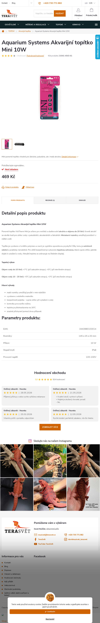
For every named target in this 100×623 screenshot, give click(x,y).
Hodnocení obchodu (50, 373)
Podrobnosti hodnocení (35, 56)
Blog (13, 3)
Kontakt (4, 3)
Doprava (7, 570)
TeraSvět (41, 539)
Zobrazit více (50, 427)
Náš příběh (8, 581)
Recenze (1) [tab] (50, 200)
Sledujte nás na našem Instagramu (53, 441)
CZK (90, 3)
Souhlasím (51, 611)
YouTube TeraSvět (45, 544)
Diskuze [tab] (82, 200)
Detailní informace (69, 156)
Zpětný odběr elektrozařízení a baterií (16, 594)
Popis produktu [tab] (18, 200)
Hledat (60, 13)
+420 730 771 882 (75, 535)
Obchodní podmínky (12, 589)
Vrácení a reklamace (12, 574)
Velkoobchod (9, 585)
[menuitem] (12, 25)
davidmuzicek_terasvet (77, 539)
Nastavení (50, 619)
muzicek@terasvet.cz (47, 535)
